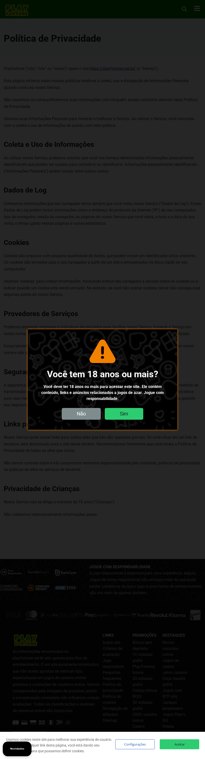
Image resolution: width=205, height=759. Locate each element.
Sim (124, 413)
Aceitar (179, 744)
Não (81, 414)
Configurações (135, 744)
